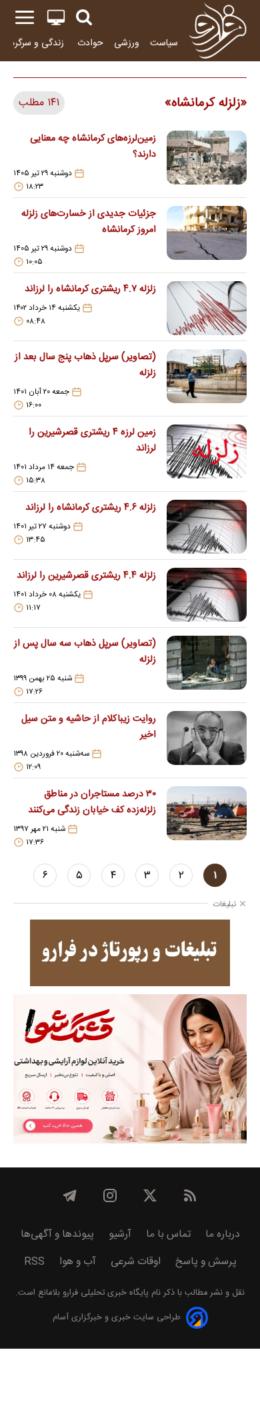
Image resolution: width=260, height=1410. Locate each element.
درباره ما (222, 1234)
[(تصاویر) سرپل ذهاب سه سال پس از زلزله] (207, 666)
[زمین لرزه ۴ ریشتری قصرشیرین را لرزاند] (207, 455)
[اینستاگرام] (110, 1195)
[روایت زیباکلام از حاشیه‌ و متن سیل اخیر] (207, 741)
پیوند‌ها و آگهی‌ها (57, 1234)
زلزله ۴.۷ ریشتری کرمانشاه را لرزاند (90, 289)
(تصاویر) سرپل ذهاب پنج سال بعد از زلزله (85, 365)
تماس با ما (168, 1234)
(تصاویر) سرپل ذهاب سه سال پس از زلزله (85, 652)
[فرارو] (218, 31)
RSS (34, 1261)
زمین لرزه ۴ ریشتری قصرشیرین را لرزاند (92, 440)
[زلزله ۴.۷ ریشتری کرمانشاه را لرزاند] (207, 308)
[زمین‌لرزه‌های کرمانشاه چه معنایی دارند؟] (207, 161)
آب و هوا (77, 1261)
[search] (84, 17)
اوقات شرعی (136, 1261)
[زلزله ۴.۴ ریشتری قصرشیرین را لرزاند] (207, 595)
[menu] (24, 17)
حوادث (90, 43)
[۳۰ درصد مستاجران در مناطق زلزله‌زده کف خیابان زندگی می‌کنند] (207, 817)
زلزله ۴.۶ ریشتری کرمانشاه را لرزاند (90, 508)
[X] (150, 1195)
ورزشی (126, 43)
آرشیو (120, 1234)
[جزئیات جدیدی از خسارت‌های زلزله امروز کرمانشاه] (207, 236)
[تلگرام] (70, 1195)
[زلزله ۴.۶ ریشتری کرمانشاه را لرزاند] (207, 527)
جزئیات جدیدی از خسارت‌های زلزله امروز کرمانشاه (88, 222)
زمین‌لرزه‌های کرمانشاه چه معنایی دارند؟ (93, 147)
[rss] (190, 1195)
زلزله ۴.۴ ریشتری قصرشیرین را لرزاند (86, 576)
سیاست (164, 43)
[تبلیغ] (130, 953)
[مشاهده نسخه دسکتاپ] (56, 17)
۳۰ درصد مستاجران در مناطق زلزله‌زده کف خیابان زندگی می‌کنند (92, 802)
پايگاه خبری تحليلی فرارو (104, 1293)
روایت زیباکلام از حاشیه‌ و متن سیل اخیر (88, 727)
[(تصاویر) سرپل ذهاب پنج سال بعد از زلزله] (207, 379)
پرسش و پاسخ (206, 1261)
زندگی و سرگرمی (35, 43)
